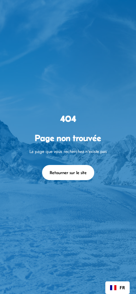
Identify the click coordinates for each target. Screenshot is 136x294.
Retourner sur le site (68, 172)
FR (122, 288)
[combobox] (117, 287)
